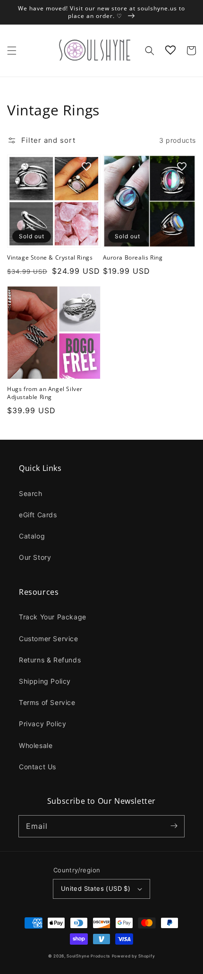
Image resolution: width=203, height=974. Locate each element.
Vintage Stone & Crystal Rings (50, 257)
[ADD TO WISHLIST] (86, 166)
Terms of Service (47, 702)
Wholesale (35, 745)
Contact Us (37, 767)
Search (30, 493)
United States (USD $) (95, 888)
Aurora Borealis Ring (133, 257)
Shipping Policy (45, 681)
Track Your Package (52, 617)
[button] (11, 50)
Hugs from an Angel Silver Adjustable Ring (45, 393)
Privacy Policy (42, 724)
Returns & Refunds (50, 660)
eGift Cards (38, 515)
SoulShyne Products (88, 956)
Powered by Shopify (133, 956)
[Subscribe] (173, 826)
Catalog (32, 536)
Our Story (35, 557)
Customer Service (48, 639)
